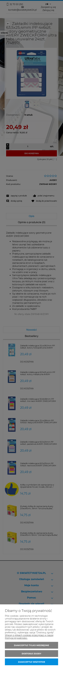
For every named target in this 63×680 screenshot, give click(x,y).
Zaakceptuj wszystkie (31, 662)
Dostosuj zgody (31, 653)
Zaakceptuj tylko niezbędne (31, 645)
